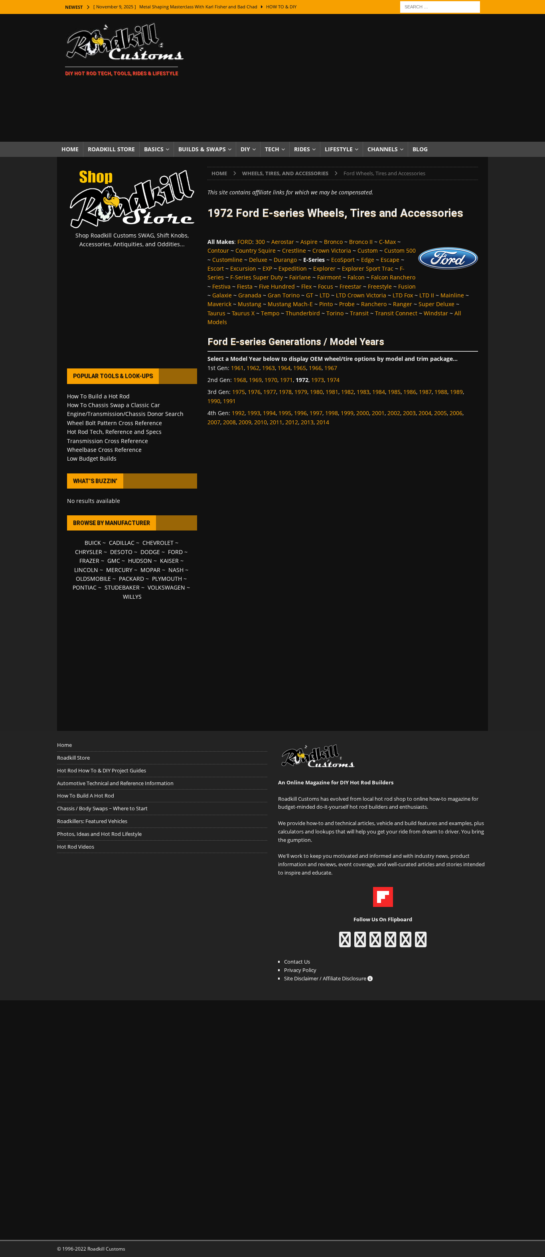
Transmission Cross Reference (107, 441)
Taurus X (243, 313)
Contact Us (297, 961)
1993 (253, 413)
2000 (362, 413)
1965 (299, 368)
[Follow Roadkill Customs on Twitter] (405, 943)
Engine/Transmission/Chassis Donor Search (125, 414)
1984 (378, 392)
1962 (253, 368)
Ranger (402, 304)
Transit (359, 313)
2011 (276, 422)
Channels (382, 149)
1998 (331, 413)
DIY (245, 149)
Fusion (407, 286)
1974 (333, 380)
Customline (227, 259)
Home (70, 149)
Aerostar (282, 241)
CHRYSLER (88, 552)
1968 (239, 380)
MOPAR (150, 570)
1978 (285, 392)
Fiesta (245, 286)
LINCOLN (86, 570)
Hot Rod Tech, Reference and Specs (114, 431)
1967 (330, 368)
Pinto (326, 304)
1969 (255, 380)
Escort (215, 268)
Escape (390, 259)
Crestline (294, 250)
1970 (271, 380)
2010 (260, 422)
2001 (378, 413)
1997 (316, 413)
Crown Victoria (331, 250)
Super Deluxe (436, 304)
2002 (393, 413)
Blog (420, 149)
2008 (229, 422)
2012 (291, 422)
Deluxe (258, 259)
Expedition (292, 268)
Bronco (333, 241)
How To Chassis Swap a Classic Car (113, 405)
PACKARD (131, 578)
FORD (244, 241)
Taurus (216, 313)
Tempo (270, 313)
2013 (307, 422)
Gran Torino (284, 295)
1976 (254, 392)
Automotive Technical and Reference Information (115, 783)
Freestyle (380, 286)
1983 (363, 392)
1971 (286, 380)
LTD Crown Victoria (361, 295)
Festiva (221, 286)
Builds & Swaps (202, 149)
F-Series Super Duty (256, 277)
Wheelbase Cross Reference (104, 449)
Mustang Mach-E (290, 304)
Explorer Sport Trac (367, 268)
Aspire (309, 241)
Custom (367, 250)
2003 (409, 413)
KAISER (169, 560)
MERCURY (119, 570)
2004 (425, 413)
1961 (237, 368)
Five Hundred (277, 286)
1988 (440, 392)
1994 (269, 413)
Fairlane (300, 277)
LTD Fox (403, 295)
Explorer (324, 268)
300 (260, 241)
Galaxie (222, 295)
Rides (302, 149)
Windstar (436, 313)
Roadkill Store (111, 149)
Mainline (452, 295)
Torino (335, 313)
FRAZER (89, 560)
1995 (284, 413)
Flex (306, 286)
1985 (394, 392)
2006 (456, 413)
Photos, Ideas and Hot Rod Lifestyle (99, 833)
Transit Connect (396, 313)
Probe (347, 304)
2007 (213, 422)
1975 (238, 392)
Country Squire (255, 250)
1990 (213, 401)
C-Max (387, 241)
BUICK (93, 542)
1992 (238, 413)
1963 (268, 368)
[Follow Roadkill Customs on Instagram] (360, 943)
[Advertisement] (342, 78)
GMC (113, 560)
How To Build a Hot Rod (98, 396)
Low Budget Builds (92, 458)
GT (309, 295)
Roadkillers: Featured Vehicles (92, 821)
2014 (322, 422)
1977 (269, 392)
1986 (409, 392)
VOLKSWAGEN (166, 587)
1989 (456, 392)
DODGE (150, 552)
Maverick (219, 304)
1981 (332, 392)
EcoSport (343, 259)
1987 (425, 392)
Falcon (356, 277)
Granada (249, 295)
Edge (367, 259)
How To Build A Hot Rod (85, 795)
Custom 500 (400, 250)
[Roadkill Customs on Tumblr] (390, 943)
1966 (315, 368)
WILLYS (132, 596)
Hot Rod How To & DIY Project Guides (101, 770)
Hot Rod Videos (75, 846)
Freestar (350, 286)
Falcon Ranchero (393, 277)
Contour (218, 250)
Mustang (249, 304)
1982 (347, 392)
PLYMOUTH (167, 578)
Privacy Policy (300, 970)
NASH (176, 570)
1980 (316, 392)
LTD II (426, 295)
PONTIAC (85, 587)
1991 (229, 401)
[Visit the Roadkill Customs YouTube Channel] (421, 943)
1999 (347, 413)
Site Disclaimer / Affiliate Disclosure (325, 978)
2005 (440, 413)
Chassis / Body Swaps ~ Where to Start (102, 808)
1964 (284, 368)
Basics (154, 149)
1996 (300, 413)
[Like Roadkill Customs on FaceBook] (345, 943)
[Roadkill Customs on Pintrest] (375, 943)
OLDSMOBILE (93, 578)
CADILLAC (121, 542)
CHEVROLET (158, 542)
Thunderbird (303, 313)
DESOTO (121, 552)
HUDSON (140, 560)
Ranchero (374, 304)
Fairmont (329, 277)
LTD (325, 295)
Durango (285, 259)
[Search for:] (440, 6)
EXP (267, 268)
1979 (300, 392)
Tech (272, 149)
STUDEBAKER (122, 587)
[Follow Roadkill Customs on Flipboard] (383, 902)
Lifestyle (339, 149)
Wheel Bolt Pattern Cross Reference (114, 423)
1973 (317, 380)
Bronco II (361, 241)
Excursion (243, 268)
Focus (325, 286)
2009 (245, 422)
